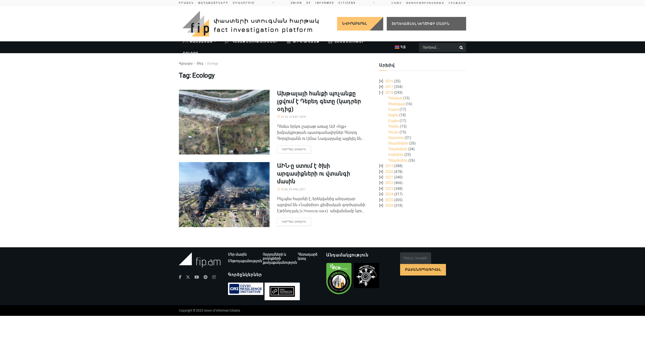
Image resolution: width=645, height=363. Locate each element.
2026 (389, 205)
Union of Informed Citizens (222, 310)
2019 (389, 166)
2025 (389, 200)
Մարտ (393, 109)
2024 (389, 194)
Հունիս (393, 126)
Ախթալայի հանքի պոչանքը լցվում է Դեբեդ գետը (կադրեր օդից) (319, 101)
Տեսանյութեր (350, 41)
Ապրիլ (393, 115)
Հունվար (395, 98)
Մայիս (393, 121)
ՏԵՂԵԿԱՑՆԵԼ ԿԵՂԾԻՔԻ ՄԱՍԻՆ (421, 23)
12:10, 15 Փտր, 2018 (293, 116)
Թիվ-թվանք (306, 41)
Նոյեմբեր (396, 155)
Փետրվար (396, 104)
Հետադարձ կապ (307, 256)
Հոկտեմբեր (397, 149)
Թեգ (200, 63)
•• (322, 3)
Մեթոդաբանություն (245, 261)
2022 (389, 183)
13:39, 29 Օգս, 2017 (293, 189)
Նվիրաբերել (354, 23)
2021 (389, 177)
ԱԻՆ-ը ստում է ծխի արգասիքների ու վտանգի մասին (313, 174)
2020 (389, 172)
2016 (389, 81)
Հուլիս (393, 132)
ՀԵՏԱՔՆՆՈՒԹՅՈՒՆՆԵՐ (254, 41)
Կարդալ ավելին (294, 149)
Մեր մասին (237, 254)
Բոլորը (191, 53)
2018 (389, 92)
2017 (389, 87)
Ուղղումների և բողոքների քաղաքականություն (280, 258)
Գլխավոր (186, 63)
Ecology (212, 63)
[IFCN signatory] (338, 278)
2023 (389, 189)
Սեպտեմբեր (398, 143)
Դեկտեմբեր (398, 160)
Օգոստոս (396, 138)
